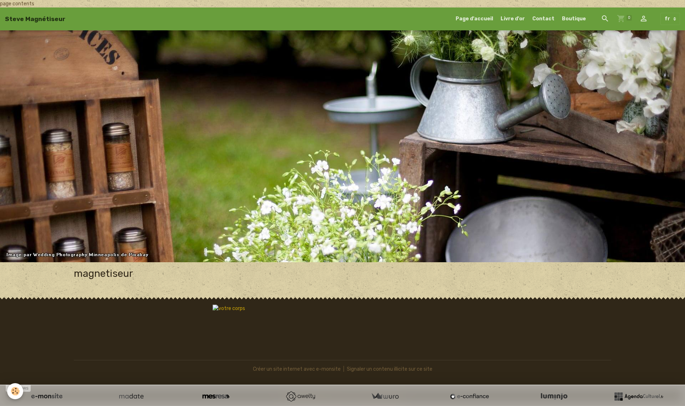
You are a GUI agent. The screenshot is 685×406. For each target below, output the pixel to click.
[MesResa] (216, 396)
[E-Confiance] (469, 396)
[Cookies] (15, 391)
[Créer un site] (46, 396)
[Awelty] (300, 396)
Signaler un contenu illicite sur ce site (389, 369)
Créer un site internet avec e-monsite (297, 369)
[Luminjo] (554, 396)
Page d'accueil (474, 19)
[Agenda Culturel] (638, 396)
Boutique (574, 19)
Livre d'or (513, 19)
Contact (543, 19)
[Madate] (131, 396)
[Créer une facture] (385, 396)
